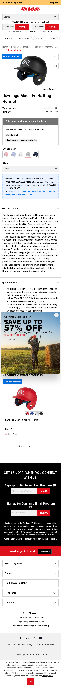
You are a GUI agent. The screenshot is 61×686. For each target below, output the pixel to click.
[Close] (56, 315)
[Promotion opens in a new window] (30, 343)
